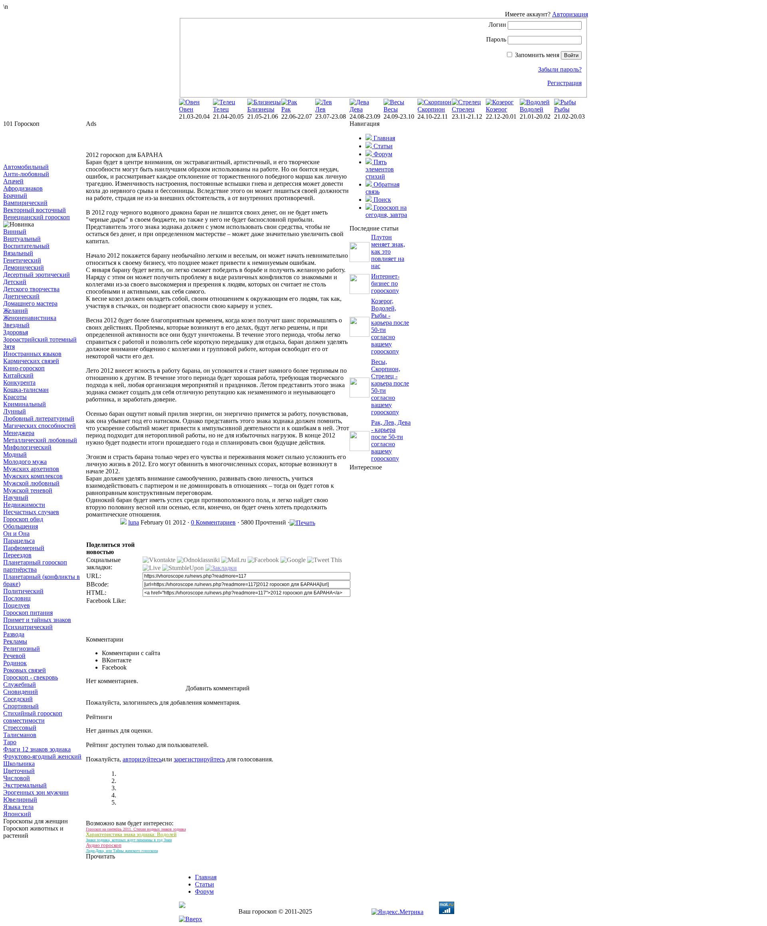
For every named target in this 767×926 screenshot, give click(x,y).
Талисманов (19, 734)
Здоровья (15, 332)
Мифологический (27, 447)
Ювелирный (20, 799)
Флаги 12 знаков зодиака (37, 749)
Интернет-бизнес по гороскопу (385, 283)
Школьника (19, 763)
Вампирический (25, 202)
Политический (23, 591)
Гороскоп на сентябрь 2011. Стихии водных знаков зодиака (136, 829)
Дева (356, 109)
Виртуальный (22, 238)
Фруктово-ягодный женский (42, 756)
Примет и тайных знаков (37, 619)
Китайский (18, 375)
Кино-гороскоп (24, 368)
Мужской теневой (27, 490)
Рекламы (15, 641)
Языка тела (18, 806)
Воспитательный (26, 245)
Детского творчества (31, 289)
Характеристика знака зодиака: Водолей (131, 834)
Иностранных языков (32, 353)
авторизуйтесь (142, 759)
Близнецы (260, 109)
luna (133, 522)
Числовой (16, 778)
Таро (9, 742)
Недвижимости (24, 504)
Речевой (14, 655)
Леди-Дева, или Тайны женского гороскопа (122, 851)
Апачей (13, 181)
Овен (186, 109)
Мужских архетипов (31, 468)
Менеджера (18, 432)
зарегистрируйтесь (199, 759)
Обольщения (20, 526)
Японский (17, 814)
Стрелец (463, 109)
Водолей (531, 109)
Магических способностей (39, 425)
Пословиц (17, 598)
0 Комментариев (213, 522)
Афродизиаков (23, 188)
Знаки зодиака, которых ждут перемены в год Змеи (129, 840)
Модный (15, 454)
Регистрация (564, 82)
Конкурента (19, 382)
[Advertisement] (43, 145)
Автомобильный (26, 166)
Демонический (23, 267)
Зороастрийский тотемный (40, 339)
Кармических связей (31, 361)
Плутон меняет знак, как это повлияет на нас (388, 251)
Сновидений (20, 691)
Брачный (15, 195)
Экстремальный (25, 785)
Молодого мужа (25, 461)
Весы (391, 109)
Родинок (15, 663)
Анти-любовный (26, 174)
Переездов (17, 555)
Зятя (9, 346)
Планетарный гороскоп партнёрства (35, 566)
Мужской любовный (31, 483)
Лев (320, 109)
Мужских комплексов (33, 476)
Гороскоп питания (28, 612)
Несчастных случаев (31, 512)
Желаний (15, 310)
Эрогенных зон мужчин (36, 792)
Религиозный (21, 648)
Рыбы (562, 109)
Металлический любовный (40, 440)
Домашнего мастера (30, 303)
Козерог (496, 109)
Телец (221, 109)
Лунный (14, 411)
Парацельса (19, 540)
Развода (13, 634)
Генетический (22, 260)
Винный (14, 231)
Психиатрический (28, 627)
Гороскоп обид (23, 519)
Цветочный (19, 770)
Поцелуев (16, 605)
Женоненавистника (29, 317)
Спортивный (21, 706)
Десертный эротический (36, 274)
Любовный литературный (38, 418)
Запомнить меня (537, 55)
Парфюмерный (23, 547)
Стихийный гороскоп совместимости (32, 717)
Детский (14, 281)
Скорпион (431, 109)
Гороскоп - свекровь (30, 677)
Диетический (21, 296)
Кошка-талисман (26, 389)
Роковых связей (24, 670)
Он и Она (16, 533)
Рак (286, 109)
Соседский (18, 698)
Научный (15, 497)
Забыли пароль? (560, 69)
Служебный (19, 684)
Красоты (15, 396)
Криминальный (24, 404)
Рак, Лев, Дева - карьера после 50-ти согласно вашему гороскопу (391, 440)
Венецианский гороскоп (36, 217)
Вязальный (18, 253)
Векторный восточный (34, 210)
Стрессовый (19, 727)
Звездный (16, 325)
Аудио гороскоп (103, 845)
